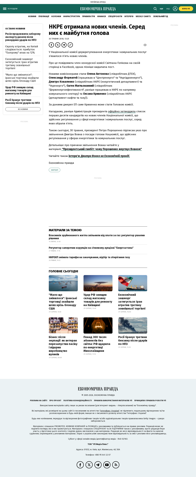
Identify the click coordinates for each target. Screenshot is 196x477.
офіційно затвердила (122, 111)
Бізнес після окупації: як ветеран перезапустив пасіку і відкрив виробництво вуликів (63, 345)
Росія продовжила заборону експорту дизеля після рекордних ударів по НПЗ (22, 37)
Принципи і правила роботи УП (150, 400)
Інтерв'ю (128, 16)
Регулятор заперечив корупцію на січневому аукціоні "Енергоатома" (91, 247)
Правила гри (88, 16)
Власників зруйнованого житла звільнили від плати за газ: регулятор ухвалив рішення (97, 237)
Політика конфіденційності (77, 400)
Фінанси (101, 16)
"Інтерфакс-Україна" (109, 411)
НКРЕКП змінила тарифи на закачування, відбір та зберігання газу (89, 257)
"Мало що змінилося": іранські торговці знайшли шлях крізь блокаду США (63, 301)
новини (32, 16)
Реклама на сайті (38, 400)
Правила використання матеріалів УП (113, 400)
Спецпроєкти (115, 16)
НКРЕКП (54, 170)
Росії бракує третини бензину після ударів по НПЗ (132, 340)
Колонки (56, 16)
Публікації (43, 16)
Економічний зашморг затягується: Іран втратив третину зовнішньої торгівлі (131, 301)
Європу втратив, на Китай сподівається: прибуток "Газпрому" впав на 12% (21, 49)
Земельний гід (160, 16)
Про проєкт (55, 400)
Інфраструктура (71, 16)
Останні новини (15, 28)
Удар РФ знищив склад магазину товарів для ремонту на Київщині (98, 300)
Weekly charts (143, 16)
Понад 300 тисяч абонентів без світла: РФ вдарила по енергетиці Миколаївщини (97, 344)
